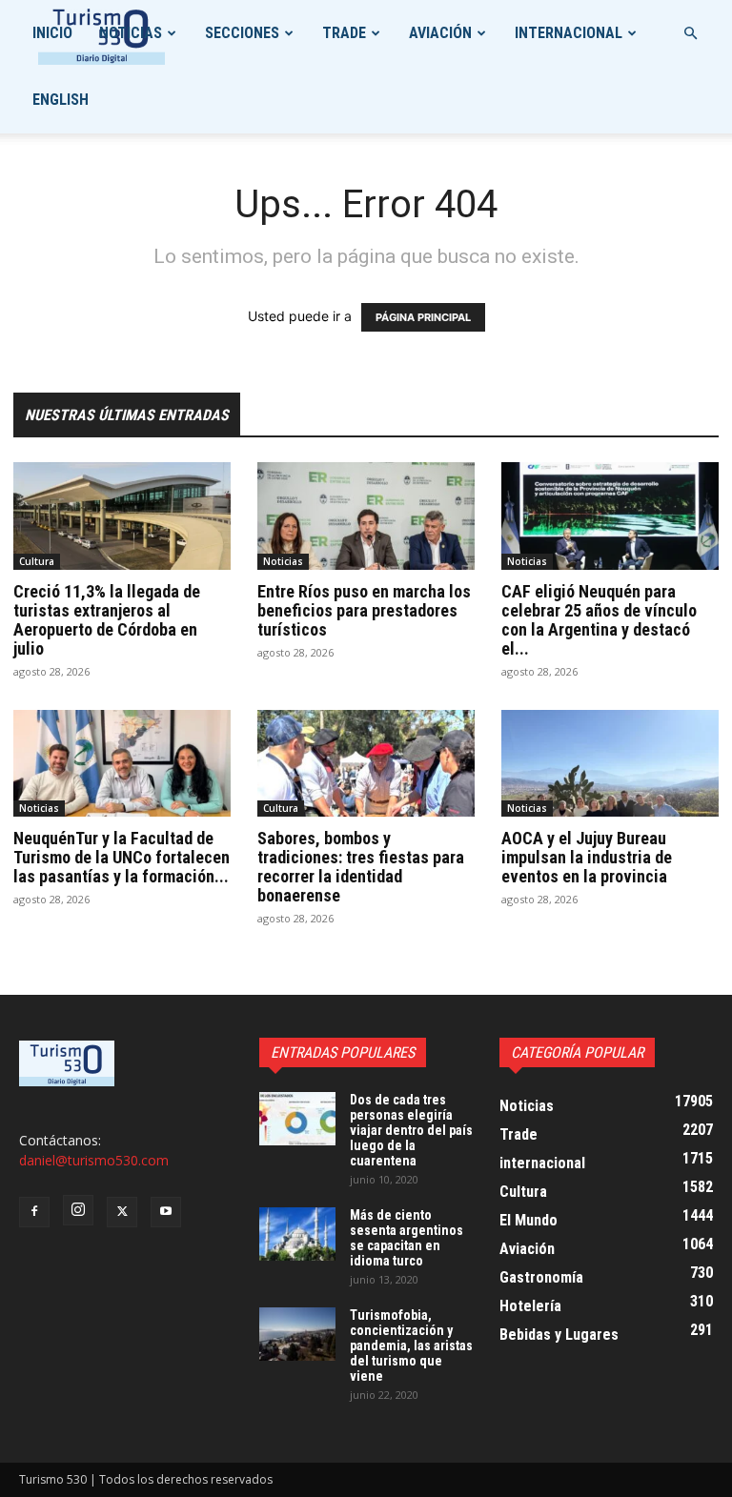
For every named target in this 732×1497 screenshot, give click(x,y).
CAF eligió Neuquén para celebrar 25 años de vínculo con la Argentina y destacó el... (599, 619)
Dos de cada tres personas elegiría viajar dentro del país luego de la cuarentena (411, 1130)
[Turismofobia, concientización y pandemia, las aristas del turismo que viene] (297, 1334)
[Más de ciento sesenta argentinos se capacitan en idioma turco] (297, 1234)
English (60, 100)
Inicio (52, 33)
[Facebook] (34, 1212)
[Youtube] (166, 1212)
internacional (568, 33)
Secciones (242, 33)
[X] (122, 1212)
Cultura (36, 561)
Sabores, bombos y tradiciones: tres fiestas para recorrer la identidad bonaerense (360, 866)
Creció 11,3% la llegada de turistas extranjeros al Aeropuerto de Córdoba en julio (106, 619)
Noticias (130, 33)
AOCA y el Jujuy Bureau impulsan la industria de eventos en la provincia (586, 857)
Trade (344, 33)
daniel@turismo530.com (94, 1160)
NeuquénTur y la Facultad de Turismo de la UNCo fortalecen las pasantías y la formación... (121, 857)
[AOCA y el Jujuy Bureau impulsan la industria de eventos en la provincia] (610, 764)
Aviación (440, 33)
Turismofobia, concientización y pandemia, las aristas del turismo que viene (411, 1345)
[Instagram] (78, 1210)
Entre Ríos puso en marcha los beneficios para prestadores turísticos (364, 610)
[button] (690, 34)
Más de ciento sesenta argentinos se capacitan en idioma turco (406, 1237)
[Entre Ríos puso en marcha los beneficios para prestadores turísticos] (366, 516)
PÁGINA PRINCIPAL (423, 317)
